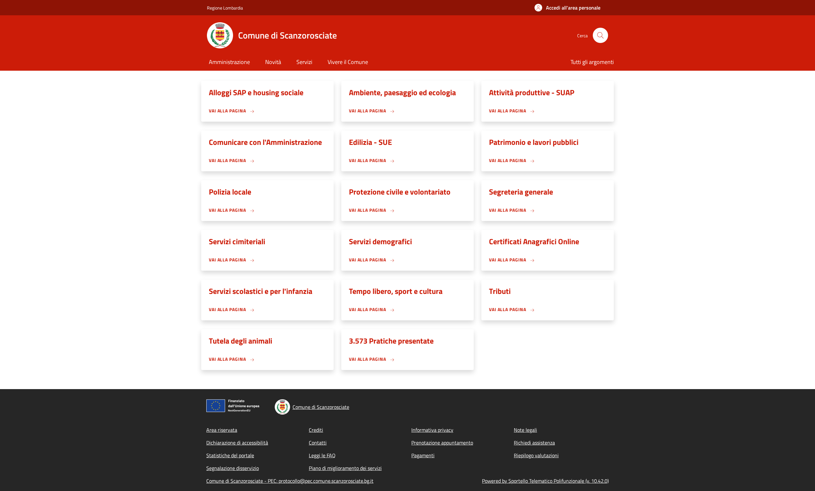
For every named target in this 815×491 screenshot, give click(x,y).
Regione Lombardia (225, 7)
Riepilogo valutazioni (536, 455)
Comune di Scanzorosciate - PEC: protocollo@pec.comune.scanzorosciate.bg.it (289, 481)
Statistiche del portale (230, 455)
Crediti (316, 430)
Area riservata (221, 430)
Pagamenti (423, 455)
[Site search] (600, 35)
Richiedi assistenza (534, 442)
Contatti (318, 442)
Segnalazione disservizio (232, 468)
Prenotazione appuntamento (442, 442)
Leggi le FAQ (322, 455)
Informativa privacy (432, 430)
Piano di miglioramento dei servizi (345, 468)
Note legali (525, 430)
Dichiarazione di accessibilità (237, 442)
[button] (567, 7)
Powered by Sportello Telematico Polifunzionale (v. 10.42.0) (545, 481)
